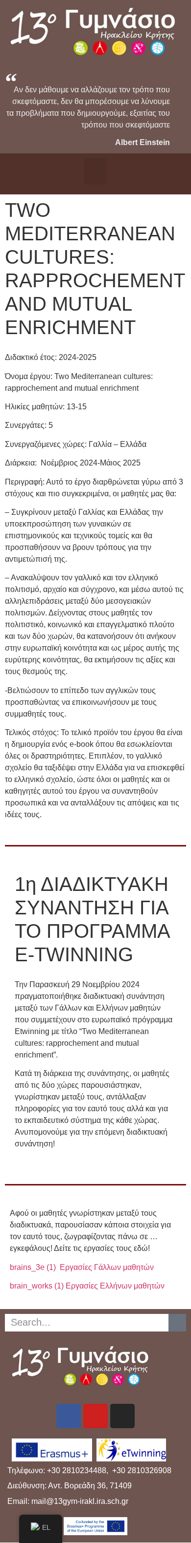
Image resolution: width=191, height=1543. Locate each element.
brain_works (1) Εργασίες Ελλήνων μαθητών (87, 1286)
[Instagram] (122, 1416)
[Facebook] (68, 1416)
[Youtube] (95, 1416)
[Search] (177, 1323)
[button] (95, 171)
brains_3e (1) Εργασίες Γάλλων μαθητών (82, 1267)
